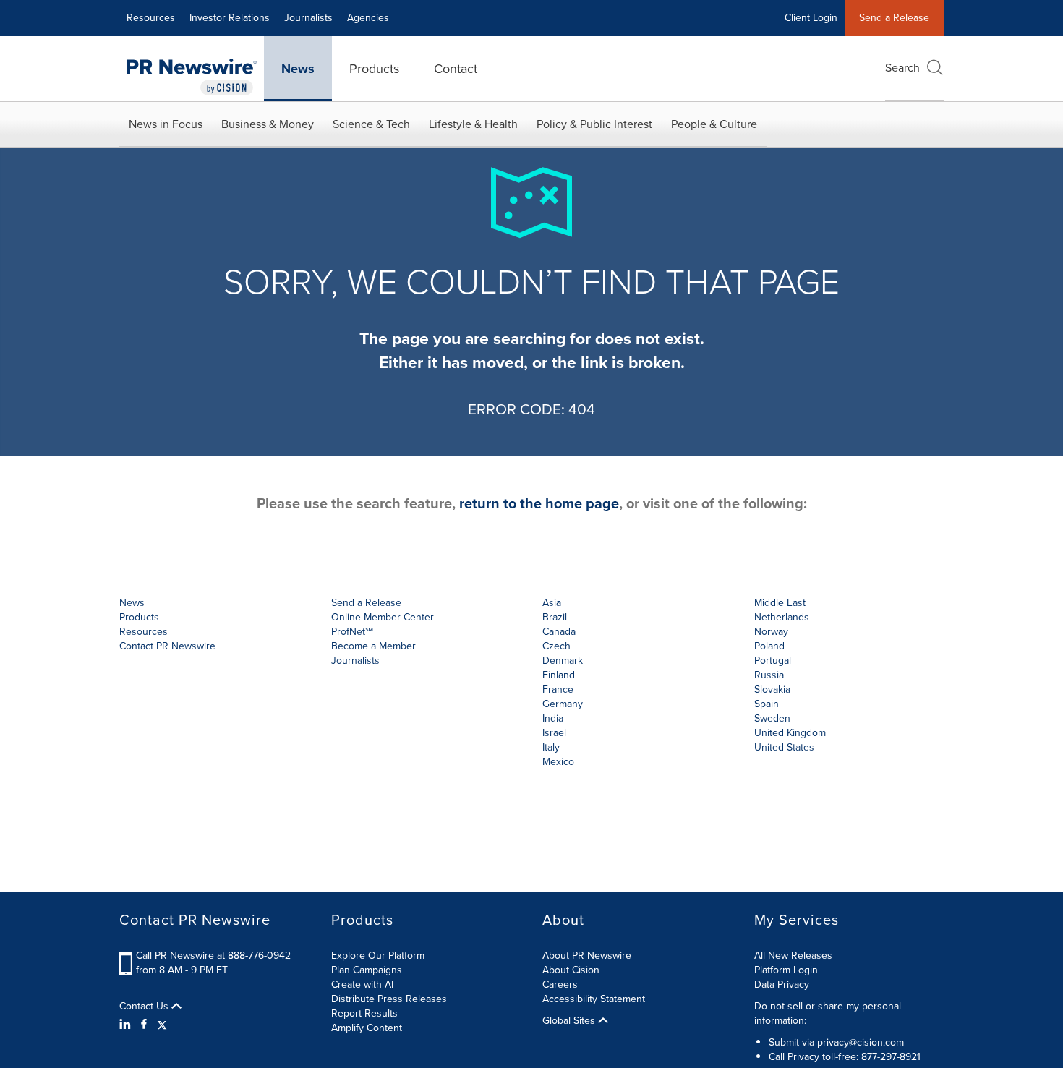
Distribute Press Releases (389, 999)
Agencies (368, 17)
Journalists (308, 17)
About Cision (570, 970)
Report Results (364, 1013)
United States (784, 747)
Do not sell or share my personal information (827, 1013)
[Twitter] (162, 1024)
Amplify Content (366, 1027)
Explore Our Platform (377, 955)
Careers (560, 984)
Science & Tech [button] (371, 124)
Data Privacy (781, 984)
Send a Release (894, 17)
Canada (559, 631)
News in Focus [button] (165, 124)
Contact (455, 68)
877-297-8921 (891, 1056)
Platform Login (786, 970)
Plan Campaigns (366, 970)
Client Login (811, 17)
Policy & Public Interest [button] (594, 124)
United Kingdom (790, 732)
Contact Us (145, 1006)
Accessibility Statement (593, 999)
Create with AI (362, 984)
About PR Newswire (586, 955)
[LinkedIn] (127, 1024)
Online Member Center (382, 617)
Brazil (554, 617)
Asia (551, 602)
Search (902, 67)
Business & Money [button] (267, 124)
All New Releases (793, 955)
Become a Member (373, 646)
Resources (151, 17)
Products (374, 68)
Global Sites (570, 1021)
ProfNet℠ (352, 631)
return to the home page (539, 503)
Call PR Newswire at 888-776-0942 (213, 955)
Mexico (558, 761)
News (298, 68)
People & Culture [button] (714, 124)
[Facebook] (143, 1024)
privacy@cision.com (860, 1042)
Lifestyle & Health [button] (473, 124)
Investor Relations (229, 17)
